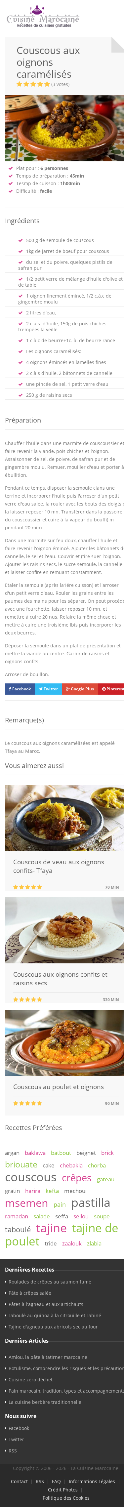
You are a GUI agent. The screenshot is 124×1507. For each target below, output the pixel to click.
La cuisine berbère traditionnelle (45, 1402)
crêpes (77, 1177)
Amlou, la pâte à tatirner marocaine (48, 1357)
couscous (31, 1176)
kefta (52, 1191)
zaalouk (72, 1243)
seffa (61, 1216)
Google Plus (82, 689)
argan (12, 1153)
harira (32, 1191)
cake (49, 1165)
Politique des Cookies (66, 1498)
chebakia (71, 1165)
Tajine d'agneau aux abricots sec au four (53, 1327)
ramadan (16, 1216)
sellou (81, 1216)
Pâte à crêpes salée (30, 1293)
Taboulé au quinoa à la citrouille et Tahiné (55, 1315)
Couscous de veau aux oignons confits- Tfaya (58, 866)
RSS (13, 1450)
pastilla (90, 1202)
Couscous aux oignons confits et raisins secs (60, 978)
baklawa (35, 1153)
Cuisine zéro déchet (31, 1379)
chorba (97, 1165)
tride (51, 1243)
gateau (105, 1179)
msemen (26, 1203)
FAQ (56, 1481)
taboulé (18, 1229)
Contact (19, 1481)
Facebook (21, 689)
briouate (21, 1164)
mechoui (75, 1191)
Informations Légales (92, 1481)
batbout (61, 1153)
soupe (102, 1216)
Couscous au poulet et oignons (58, 1086)
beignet (86, 1153)
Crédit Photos (63, 1490)
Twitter (50, 689)
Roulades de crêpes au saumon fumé (50, 1282)
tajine (51, 1227)
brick (107, 1153)
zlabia (94, 1243)
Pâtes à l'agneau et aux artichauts (46, 1304)
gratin (12, 1191)
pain (60, 1204)
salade (41, 1216)
